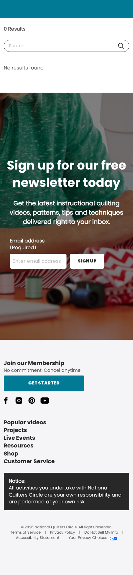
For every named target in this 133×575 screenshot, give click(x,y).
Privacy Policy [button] (62, 532)
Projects (15, 430)
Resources (18, 446)
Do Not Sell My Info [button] (101, 532)
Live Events (19, 438)
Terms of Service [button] (25, 532)
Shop (11, 454)
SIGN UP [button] (87, 261)
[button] (121, 45)
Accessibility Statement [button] (37, 537)
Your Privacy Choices (87, 537)
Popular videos (25, 422)
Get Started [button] (44, 383)
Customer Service (29, 461)
